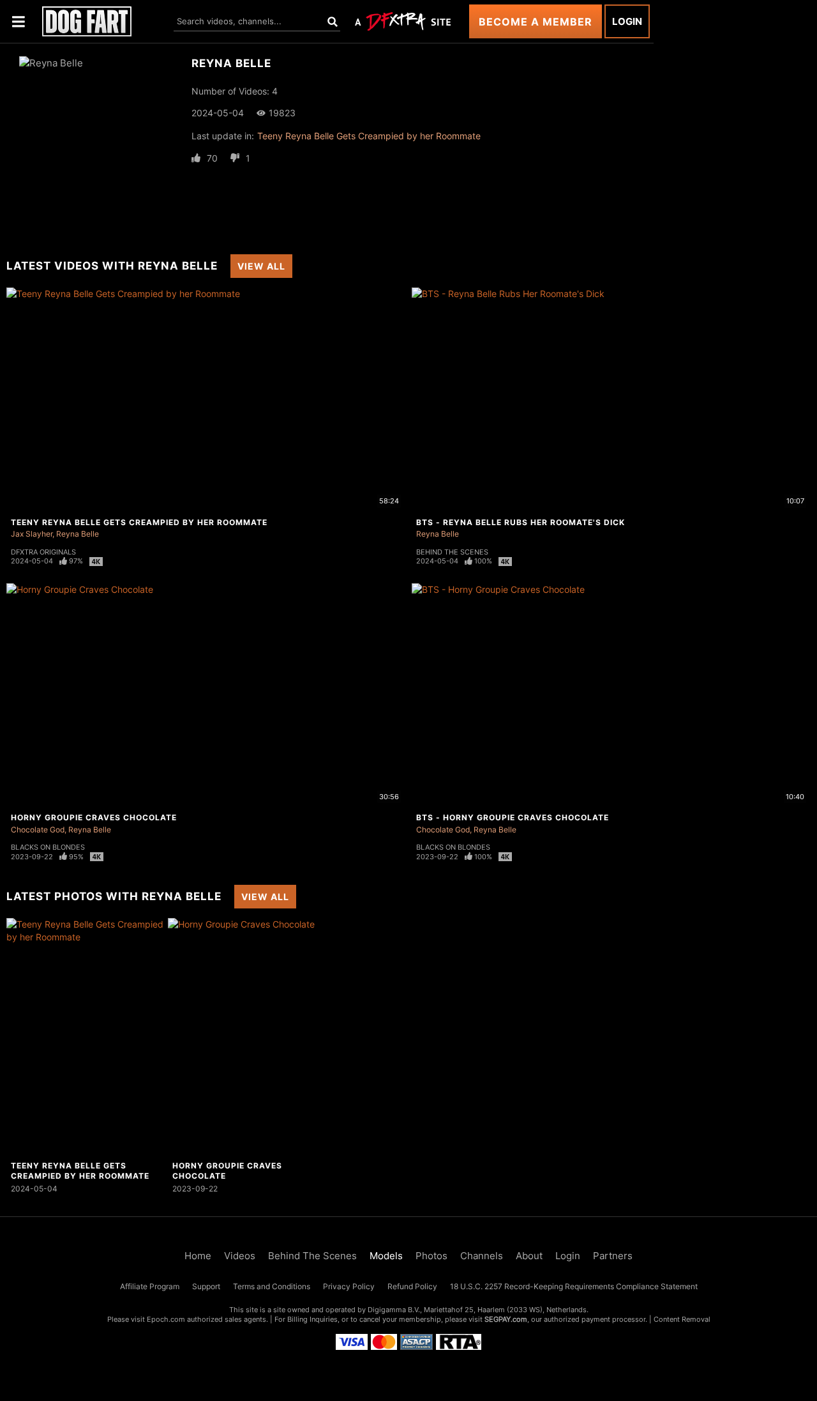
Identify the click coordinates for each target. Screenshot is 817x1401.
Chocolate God (37, 829)
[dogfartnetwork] (86, 21)
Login (627, 21)
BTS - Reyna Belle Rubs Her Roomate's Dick (520, 522)
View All (261, 266)
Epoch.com (166, 1319)
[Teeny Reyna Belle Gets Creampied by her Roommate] (85, 1037)
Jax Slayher (31, 534)
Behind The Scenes (452, 551)
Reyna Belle (77, 534)
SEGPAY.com (505, 1319)
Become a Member (535, 21)
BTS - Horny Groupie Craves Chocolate (512, 817)
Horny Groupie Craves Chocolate (94, 817)
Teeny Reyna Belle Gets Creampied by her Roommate (369, 135)
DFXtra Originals (43, 551)
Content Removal (682, 1319)
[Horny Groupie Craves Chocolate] (247, 1037)
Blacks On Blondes (48, 847)
